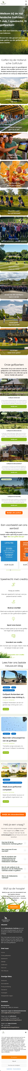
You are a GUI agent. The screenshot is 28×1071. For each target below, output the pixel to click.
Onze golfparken (6, 955)
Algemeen (6, 687)
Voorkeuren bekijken (14, 1065)
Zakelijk (3, 961)
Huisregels (4, 992)
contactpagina (6, 835)
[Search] (26, 1)
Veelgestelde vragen (7, 995)
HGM (13, 687)
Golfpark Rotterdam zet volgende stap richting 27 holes (14, 696)
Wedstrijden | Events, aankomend (12, 782)
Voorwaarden (5, 983)
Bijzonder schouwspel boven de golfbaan (14, 739)
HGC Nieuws (4, 970)
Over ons (3, 967)
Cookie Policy (9, 1068)
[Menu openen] (26, 4)
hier (17, 830)
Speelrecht (4, 958)
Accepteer (14, 1057)
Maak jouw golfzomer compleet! (12, 788)
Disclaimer (4, 989)
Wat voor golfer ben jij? (15, 536)
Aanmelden (14, 907)
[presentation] (14, 678)
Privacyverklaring (17, 1068)
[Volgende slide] (27, 554)
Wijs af (14, 1061)
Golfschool (4, 964)
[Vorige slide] (1, 554)
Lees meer (5, 709)
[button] (26, 1032)
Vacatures (4, 980)
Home (3, 952)
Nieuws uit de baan (9, 690)
